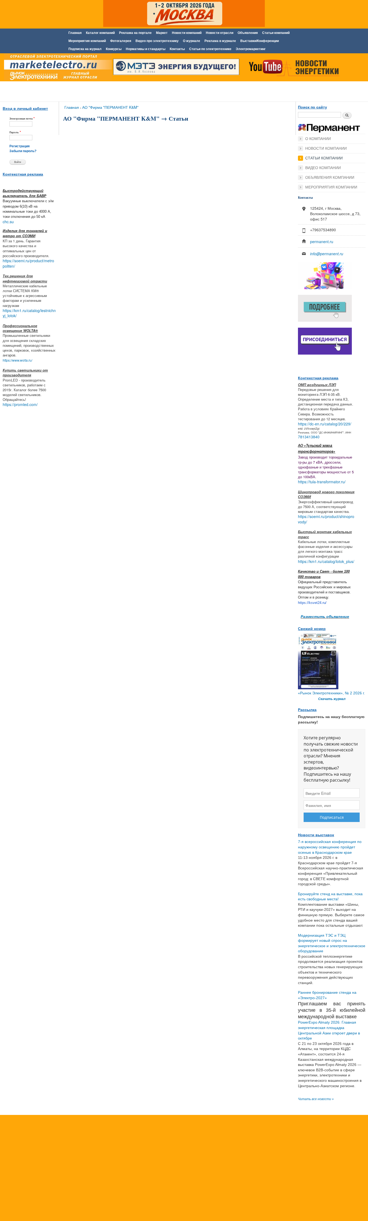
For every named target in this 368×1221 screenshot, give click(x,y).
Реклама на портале (135, 33)
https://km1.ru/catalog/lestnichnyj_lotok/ (29, 313)
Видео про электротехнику (157, 41)
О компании (318, 139)
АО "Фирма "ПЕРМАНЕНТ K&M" (110, 107)
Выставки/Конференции (259, 41)
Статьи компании (324, 158)
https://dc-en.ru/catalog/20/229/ (324, 423)
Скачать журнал (331, 699)
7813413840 (309, 436)
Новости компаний (187, 33)
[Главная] (56, 68)
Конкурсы (113, 49)
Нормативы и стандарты (145, 49)
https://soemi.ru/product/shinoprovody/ (326, 519)
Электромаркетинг (251, 49)
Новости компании (326, 148)
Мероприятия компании (331, 187)
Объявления (248, 33)
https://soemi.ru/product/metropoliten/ (28, 263)
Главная (75, 33)
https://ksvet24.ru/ (312, 603)
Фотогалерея (120, 41)
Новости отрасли (219, 33)
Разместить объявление (325, 616)
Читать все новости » (316, 1099)
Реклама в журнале (220, 41)
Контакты (177, 49)
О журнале (191, 41)
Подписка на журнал (85, 49)
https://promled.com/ (20, 404)
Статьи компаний (276, 33)
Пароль (15, 132)
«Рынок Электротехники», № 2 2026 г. (331, 693)
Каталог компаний (100, 33)
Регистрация (19, 146)
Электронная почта (22, 118)
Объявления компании (329, 177)
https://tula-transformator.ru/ (322, 481)
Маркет (162, 33)
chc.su (8, 221)
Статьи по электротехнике (210, 49)
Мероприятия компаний (87, 41)
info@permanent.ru (326, 253)
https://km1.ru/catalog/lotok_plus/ (326, 561)
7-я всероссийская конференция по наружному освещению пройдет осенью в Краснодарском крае (330, 846)
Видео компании (323, 168)
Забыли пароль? (22, 151)
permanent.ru (321, 241)
